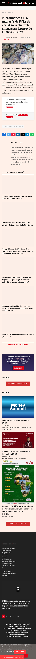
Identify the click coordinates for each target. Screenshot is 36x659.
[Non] (26, 656)
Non (22, 652)
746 (17, 616)
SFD (15, 126)
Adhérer (9, 107)
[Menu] (3, 3)
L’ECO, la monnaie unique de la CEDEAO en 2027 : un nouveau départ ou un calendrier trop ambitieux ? (16, 604)
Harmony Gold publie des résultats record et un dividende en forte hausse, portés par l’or (17, 308)
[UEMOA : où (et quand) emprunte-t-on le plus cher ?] (18, 323)
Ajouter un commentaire (18, 344)
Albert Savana (12, 37)
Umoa (21, 126)
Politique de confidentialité (12, 657)
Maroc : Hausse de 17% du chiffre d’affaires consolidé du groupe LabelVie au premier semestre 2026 (18, 251)
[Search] (33, 3)
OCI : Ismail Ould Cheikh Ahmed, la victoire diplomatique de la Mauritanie (17, 224)
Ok (17, 652)
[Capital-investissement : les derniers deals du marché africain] (18, 185)
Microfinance (7, 126)
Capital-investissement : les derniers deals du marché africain (17, 197)
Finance (6, 40)
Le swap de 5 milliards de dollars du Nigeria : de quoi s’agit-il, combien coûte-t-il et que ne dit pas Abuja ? (16, 280)
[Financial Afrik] (19, 3)
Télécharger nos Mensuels (18, 383)
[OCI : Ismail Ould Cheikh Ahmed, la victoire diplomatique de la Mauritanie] (18, 211)
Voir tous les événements (18, 523)
